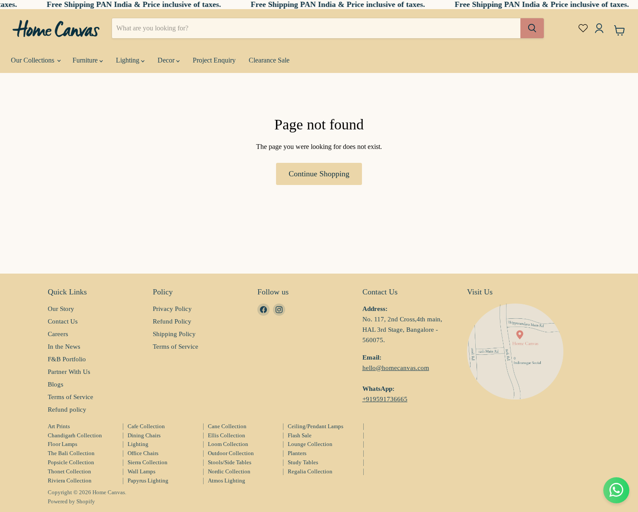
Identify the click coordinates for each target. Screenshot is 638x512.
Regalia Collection (310, 471)
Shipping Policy (174, 333)
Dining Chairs (144, 435)
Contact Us (63, 321)
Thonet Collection (69, 471)
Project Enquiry (214, 60)
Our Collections (33, 60)
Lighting (128, 60)
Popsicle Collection (71, 462)
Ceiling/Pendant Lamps (315, 426)
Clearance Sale (269, 60)
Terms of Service (70, 396)
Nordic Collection (229, 471)
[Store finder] (515, 352)
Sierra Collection (148, 462)
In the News (64, 346)
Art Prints (59, 426)
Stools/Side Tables (229, 462)
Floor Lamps (62, 444)
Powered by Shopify (71, 501)
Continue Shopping (319, 173)
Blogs (55, 384)
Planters (297, 453)
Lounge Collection (310, 444)
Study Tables (303, 462)
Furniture (85, 60)
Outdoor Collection (231, 453)
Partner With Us (69, 371)
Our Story (61, 308)
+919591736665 (385, 399)
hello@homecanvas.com (395, 367)
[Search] (532, 28)
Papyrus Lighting (148, 480)
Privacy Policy (172, 308)
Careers (58, 333)
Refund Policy (172, 321)
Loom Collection (228, 444)
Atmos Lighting (226, 480)
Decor (167, 60)
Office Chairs (143, 453)
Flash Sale (300, 435)
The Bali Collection (71, 453)
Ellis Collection (226, 435)
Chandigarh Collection (75, 435)
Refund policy (67, 409)
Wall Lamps (141, 471)
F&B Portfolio (67, 359)
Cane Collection (227, 426)
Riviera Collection (70, 480)
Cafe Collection (146, 426)
